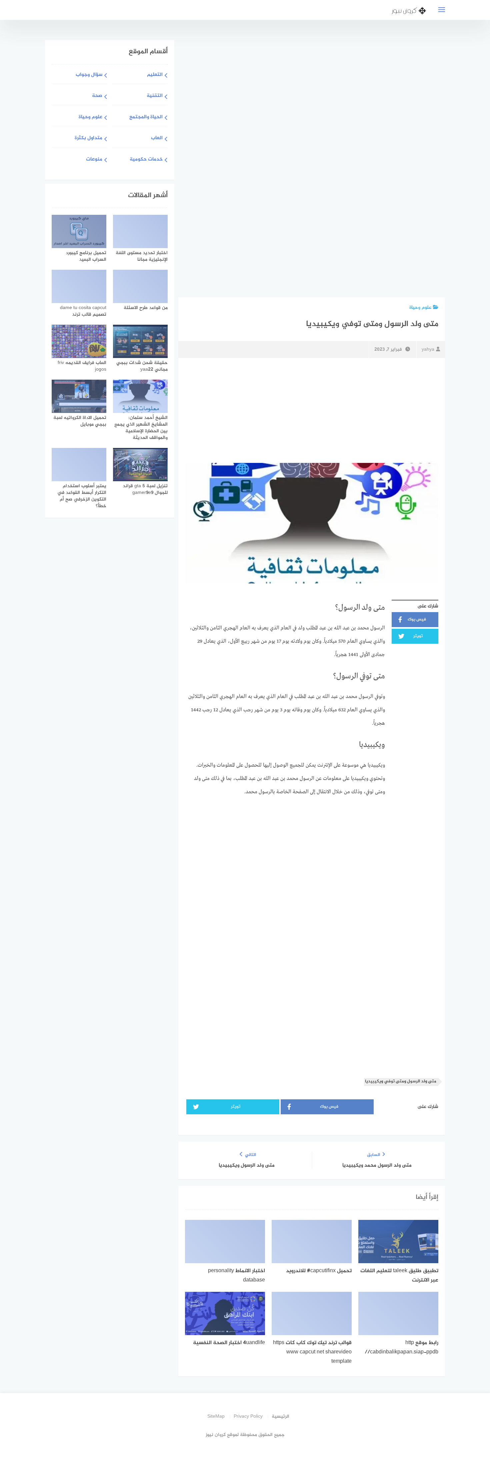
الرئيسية (280, 1416)
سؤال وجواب (89, 75)
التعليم (155, 75)
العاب (157, 138)
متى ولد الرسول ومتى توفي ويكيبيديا (400, 1081)
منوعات (94, 160)
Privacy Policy (248, 1416)
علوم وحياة (420, 307)
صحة (97, 96)
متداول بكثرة (88, 138)
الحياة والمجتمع (146, 117)
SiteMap (216, 1416)
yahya (428, 349)
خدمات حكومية (146, 160)
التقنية (155, 96)
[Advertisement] (386, 167)
